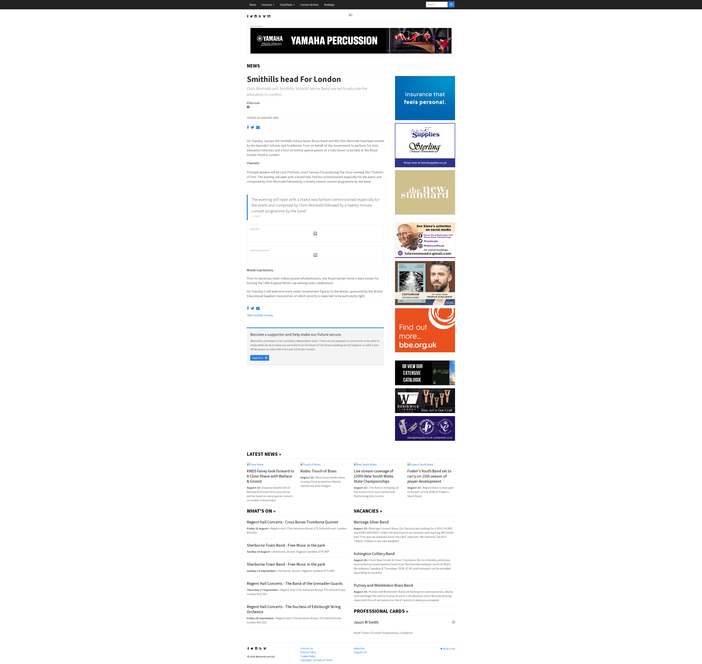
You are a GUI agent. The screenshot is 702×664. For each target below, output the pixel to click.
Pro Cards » (381, 611)
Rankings (329, 4)
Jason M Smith (366, 622)
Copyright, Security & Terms (316, 660)
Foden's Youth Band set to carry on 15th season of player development (429, 476)
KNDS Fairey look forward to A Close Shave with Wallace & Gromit (270, 476)
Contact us (306, 648)
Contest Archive (309, 4)
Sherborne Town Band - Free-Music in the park (286, 545)
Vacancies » (368, 511)
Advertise (359, 648)
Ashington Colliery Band (374, 553)
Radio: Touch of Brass (318, 471)
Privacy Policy (308, 652)
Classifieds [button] (286, 4)
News (253, 4)
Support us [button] (258, 357)
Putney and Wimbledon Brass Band (383, 585)
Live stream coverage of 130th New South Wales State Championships (373, 476)
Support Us (360, 652)
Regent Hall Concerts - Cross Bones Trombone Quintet (292, 522)
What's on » (261, 511)
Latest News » (264, 454)
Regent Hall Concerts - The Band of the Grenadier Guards (295, 583)
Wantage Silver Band (371, 522)
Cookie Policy (308, 656)
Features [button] (267, 4)
